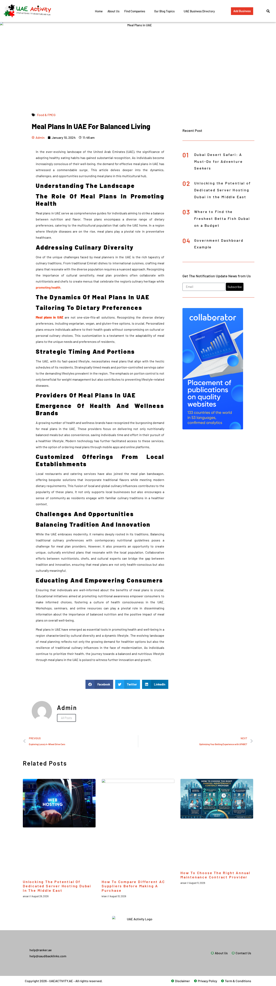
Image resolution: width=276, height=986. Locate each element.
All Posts (66, 718)
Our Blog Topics (164, 11)
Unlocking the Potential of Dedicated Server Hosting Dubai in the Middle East (222, 190)
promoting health (48, 287)
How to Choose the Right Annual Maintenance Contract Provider (215, 875)
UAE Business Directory (199, 11)
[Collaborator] (212, 428)
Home (99, 11)
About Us (113, 11)
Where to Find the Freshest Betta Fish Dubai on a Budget (222, 218)
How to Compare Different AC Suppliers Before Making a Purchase (133, 886)
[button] (99, 684)
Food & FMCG (46, 115)
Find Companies (134, 11)
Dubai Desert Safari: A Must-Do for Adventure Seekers (218, 161)
